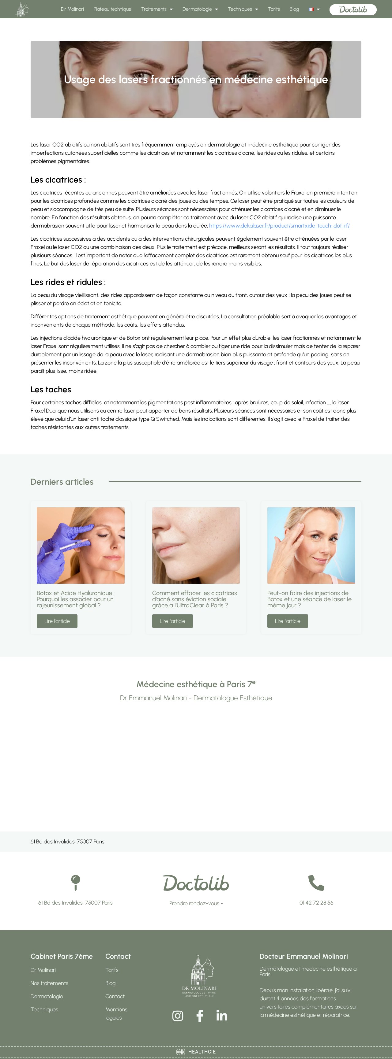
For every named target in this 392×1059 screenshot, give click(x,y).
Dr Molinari (72, 9)
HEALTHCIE (200, 1052)
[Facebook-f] (200, 1016)
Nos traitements (49, 983)
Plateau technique (112, 9)
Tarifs (274, 9)
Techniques (240, 9)
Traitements (154, 9)
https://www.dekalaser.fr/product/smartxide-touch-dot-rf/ (279, 225)
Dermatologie (197, 9)
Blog (294, 9)
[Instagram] (178, 1016)
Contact (115, 996)
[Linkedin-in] (222, 1016)
